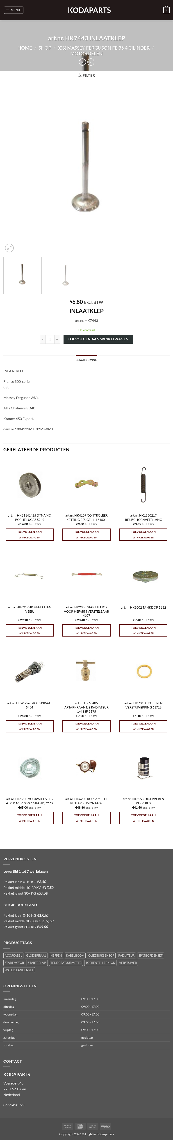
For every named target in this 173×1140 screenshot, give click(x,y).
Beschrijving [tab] (86, 360)
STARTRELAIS (37, 963)
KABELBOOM (75, 955)
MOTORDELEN (86, 53)
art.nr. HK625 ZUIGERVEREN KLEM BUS (143, 801)
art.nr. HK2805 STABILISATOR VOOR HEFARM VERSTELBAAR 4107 (86, 611)
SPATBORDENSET (151, 955)
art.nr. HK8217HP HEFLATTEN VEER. (29, 609)
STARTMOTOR (14, 963)
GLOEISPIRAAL (36, 955)
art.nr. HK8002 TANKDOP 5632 (143, 607)
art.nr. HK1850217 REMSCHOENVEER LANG (143, 517)
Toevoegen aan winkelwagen (98, 339)
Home (25, 48)
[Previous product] (90, 61)
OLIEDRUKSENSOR (101, 955)
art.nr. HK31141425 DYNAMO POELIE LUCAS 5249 (29, 517)
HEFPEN (56, 955)
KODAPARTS (86, 10)
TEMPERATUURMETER (66, 963)
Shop (45, 48)
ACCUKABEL (13, 955)
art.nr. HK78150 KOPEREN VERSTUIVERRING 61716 (143, 705)
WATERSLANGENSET (19, 970)
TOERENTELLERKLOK (100, 963)
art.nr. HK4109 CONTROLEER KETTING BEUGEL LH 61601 (86, 517)
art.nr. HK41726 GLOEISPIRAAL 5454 (29, 705)
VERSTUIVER (128, 963)
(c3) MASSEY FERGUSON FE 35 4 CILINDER (104, 48)
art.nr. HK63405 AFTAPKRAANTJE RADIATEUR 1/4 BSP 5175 (86, 707)
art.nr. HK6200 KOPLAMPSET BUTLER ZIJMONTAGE (86, 801)
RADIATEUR (126, 955)
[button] (14, 10)
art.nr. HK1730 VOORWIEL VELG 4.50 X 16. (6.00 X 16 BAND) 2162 (29, 801)
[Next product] (82, 61)
